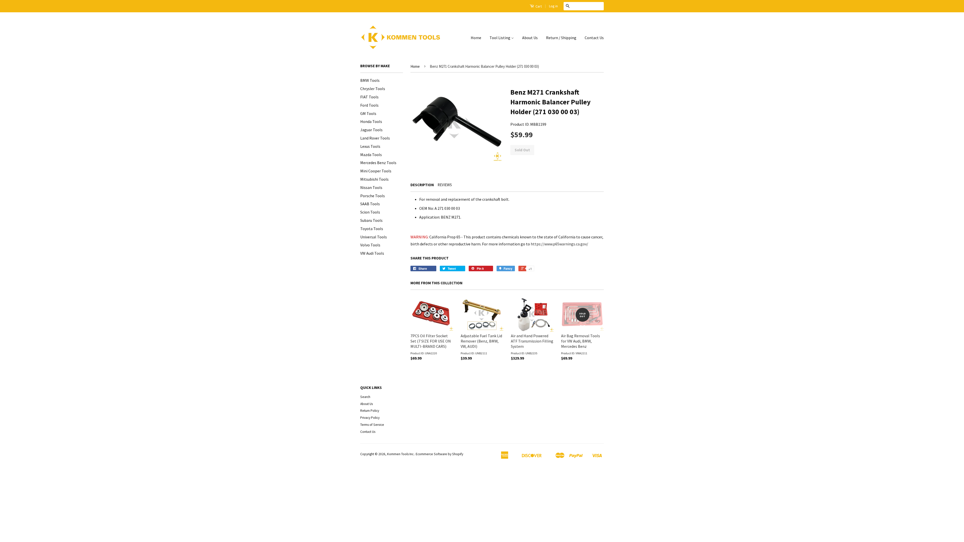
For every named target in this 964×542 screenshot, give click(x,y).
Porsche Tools (372, 195)
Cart (538, 6)
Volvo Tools (370, 244)
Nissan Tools (371, 187)
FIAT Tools (369, 96)
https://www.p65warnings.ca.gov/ (559, 243)
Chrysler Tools (372, 88)
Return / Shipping (561, 37)
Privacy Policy (370, 418)
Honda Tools (371, 121)
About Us (530, 37)
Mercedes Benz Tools (378, 162)
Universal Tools (373, 236)
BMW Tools (370, 80)
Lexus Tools (370, 146)
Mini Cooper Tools (375, 170)
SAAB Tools (370, 203)
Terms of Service (372, 425)
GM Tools (368, 113)
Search (365, 397)
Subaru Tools (371, 220)
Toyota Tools (371, 228)
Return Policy (369, 411)
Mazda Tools (371, 154)
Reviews (445, 184)
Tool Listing (500, 37)
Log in (553, 6)
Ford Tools (369, 105)
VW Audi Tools (372, 253)
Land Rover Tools (375, 138)
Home (476, 37)
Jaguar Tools (371, 129)
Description (422, 184)
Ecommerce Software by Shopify (439, 454)
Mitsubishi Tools (374, 179)
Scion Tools (370, 212)
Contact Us (594, 37)
